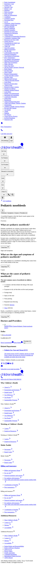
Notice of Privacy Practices (12, 548)
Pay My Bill (7, 51)
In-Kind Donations (9, 118)
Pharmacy (7, 10)
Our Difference (8, 395)
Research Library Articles (11, 87)
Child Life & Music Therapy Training (15, 103)
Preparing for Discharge (11, 33)
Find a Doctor (8, 13)
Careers (6, 428)
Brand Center (8, 452)
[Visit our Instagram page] (6, 364)
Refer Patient (8, 69)
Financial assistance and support (13, 475)
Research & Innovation (10, 84)
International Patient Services (12, 556)
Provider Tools (8, 77)
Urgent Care (7, 5)
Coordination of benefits (11, 485)
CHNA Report (8, 557)
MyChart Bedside (9, 26)
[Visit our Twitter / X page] (4, 364)
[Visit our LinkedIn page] (10, 364)
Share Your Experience (10, 62)
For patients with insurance (12, 59)
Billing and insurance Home (12, 470)
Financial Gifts (8, 119)
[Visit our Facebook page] (2, 364)
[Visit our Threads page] (12, 364)
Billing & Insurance (9, 49)
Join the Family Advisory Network (14, 67)
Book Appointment (9, 2)
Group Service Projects (10, 116)
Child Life (7, 46)
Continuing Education (10, 97)
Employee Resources (10, 431)
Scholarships (7, 105)
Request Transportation (10, 74)
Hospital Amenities (9, 30)
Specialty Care (8, 7)
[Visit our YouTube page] (8, 364)
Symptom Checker (9, 18)
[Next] (2, 210)
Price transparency (9, 487)
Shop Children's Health (11, 520)
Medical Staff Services (10, 79)
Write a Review (8, 64)
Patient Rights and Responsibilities (14, 546)
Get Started (7, 110)
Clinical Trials (8, 85)
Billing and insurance (8, 466)
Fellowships (7, 98)
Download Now (9, 20)
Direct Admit (8, 72)
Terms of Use (8, 549)
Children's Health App (10, 25)
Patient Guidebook (9, 28)
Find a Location (8, 12)
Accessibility (8, 527)
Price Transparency (9, 57)
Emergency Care (9, 4)
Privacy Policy (8, 551)
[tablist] (18, 213)
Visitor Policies (8, 35)
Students (6, 113)
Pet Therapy (7, 114)
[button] (18, 403)
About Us (7, 387)
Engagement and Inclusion (11, 390)
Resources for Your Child (11, 39)
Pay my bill (7, 473)
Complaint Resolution (10, 554)
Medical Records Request (11, 61)
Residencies (7, 100)
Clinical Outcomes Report (11, 80)
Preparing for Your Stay (11, 31)
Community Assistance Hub (12, 38)
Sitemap (6, 525)
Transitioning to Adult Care (12, 43)
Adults (6, 111)
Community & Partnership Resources (14, 36)
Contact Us (7, 522)
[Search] (12, 194)
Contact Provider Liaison (11, 75)
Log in (6, 22)
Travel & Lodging (9, 48)
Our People (7, 397)
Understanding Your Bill (11, 53)
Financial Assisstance (10, 54)
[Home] (18, 146)
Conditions (7, 17)
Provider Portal (8, 70)
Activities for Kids (9, 44)
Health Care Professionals (11, 93)
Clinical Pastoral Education (12, 101)
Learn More (7, 82)
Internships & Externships (11, 95)
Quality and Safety (9, 553)
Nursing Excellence (9, 88)
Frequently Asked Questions (12, 23)
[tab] (4, 213)
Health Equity (8, 392)
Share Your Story (9, 66)
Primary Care (8, 9)
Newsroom (7, 449)
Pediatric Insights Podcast (11, 90)
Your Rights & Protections (11, 56)
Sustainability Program (10, 400)
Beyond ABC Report (10, 108)
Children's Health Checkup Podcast (14, 106)
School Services (8, 41)
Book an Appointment (10, 15)
